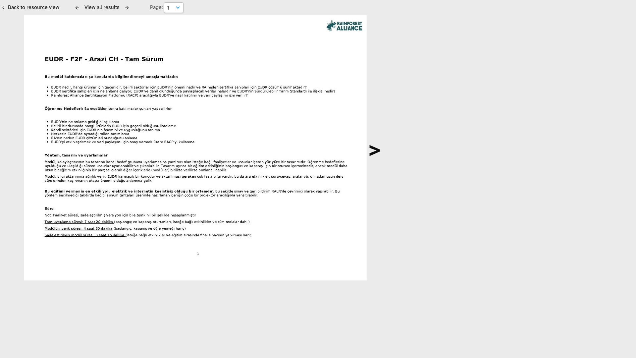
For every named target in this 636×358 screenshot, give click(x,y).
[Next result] (127, 7)
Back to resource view (34, 7)
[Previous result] (77, 7)
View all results (102, 7)
